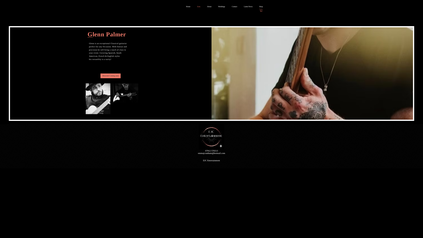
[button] (261, 10)
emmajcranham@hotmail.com (211, 153)
